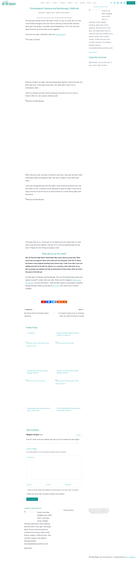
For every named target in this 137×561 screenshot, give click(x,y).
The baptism (31, 333)
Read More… (93, 52)
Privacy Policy (68, 510)
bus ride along (61, 34)
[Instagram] (117, 2)
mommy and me (64, 12)
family (58, 12)
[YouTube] (121, 2)
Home (42, 2)
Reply (79, 435)
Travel (89, 2)
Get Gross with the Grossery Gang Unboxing (36, 313)
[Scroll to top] (133, 555)
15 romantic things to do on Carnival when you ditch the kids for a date (71, 313)
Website (68, 485)
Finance (62, 2)
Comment (31, 457)
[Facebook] (114, 2)
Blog (94, 2)
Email (48, 485)
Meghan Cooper (32, 434)
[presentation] (39, 355)
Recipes (82, 2)
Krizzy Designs (130, 557)
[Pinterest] (43, 302)
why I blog (56, 286)
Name (29, 485)
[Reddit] (59, 302)
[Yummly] (64, 302)
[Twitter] (54, 302)
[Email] (124, 2)
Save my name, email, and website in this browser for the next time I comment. (53, 490)
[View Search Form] (111, 3)
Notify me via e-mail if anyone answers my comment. (46, 494)
